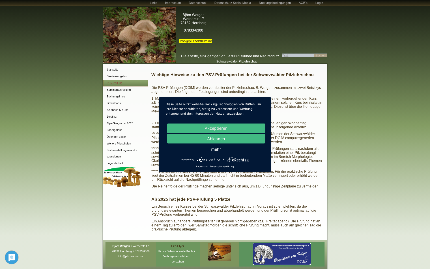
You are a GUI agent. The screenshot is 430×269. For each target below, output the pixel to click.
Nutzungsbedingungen (275, 2)
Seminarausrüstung (119, 89)
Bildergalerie (115, 130)
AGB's (303, 2)
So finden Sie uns (117, 110)
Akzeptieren (216, 128)
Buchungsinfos (116, 96)
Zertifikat (112, 116)
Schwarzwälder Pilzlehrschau (237, 61)
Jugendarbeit (115, 163)
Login (319, 2)
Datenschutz (197, 2)
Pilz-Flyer (177, 246)
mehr (216, 149)
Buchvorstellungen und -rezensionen (121, 153)
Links (153, 2)
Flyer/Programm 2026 (120, 123)
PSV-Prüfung (115, 83)
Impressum (173, 2)
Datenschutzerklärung (222, 166)
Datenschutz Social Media (232, 2)
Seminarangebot (117, 76)
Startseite (112, 69)
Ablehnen (216, 138)
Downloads (114, 103)
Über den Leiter (116, 136)
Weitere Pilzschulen (119, 143)
